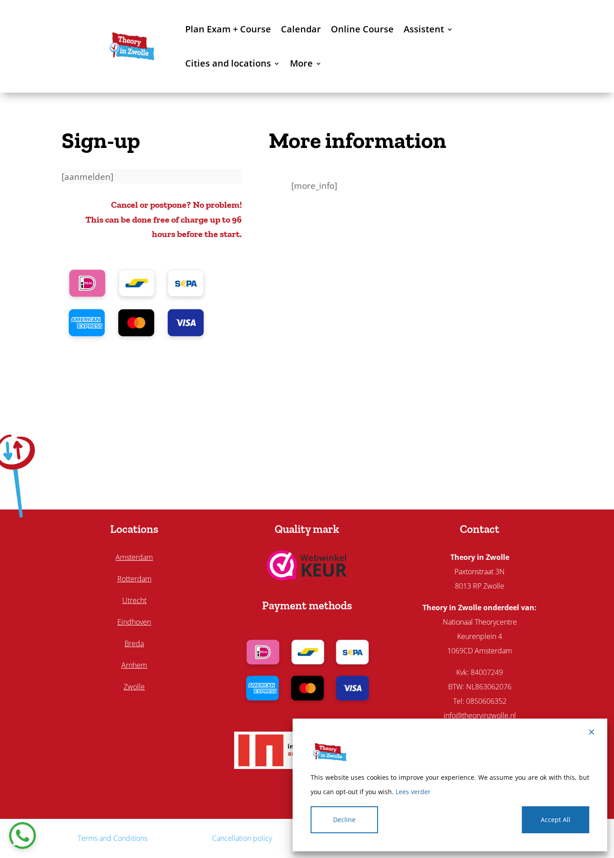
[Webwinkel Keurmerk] (307, 577)
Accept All (555, 819)
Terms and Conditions (112, 838)
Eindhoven (134, 622)
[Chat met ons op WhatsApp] (22, 835)
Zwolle (134, 687)
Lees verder (413, 791)
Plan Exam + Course (228, 29)
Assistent (424, 29)
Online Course (362, 29)
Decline (344, 819)
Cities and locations (228, 63)
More (301, 63)
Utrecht (134, 600)
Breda (134, 643)
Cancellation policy (242, 838)
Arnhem (134, 665)
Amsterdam (134, 557)
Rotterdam (134, 579)
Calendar (301, 29)
